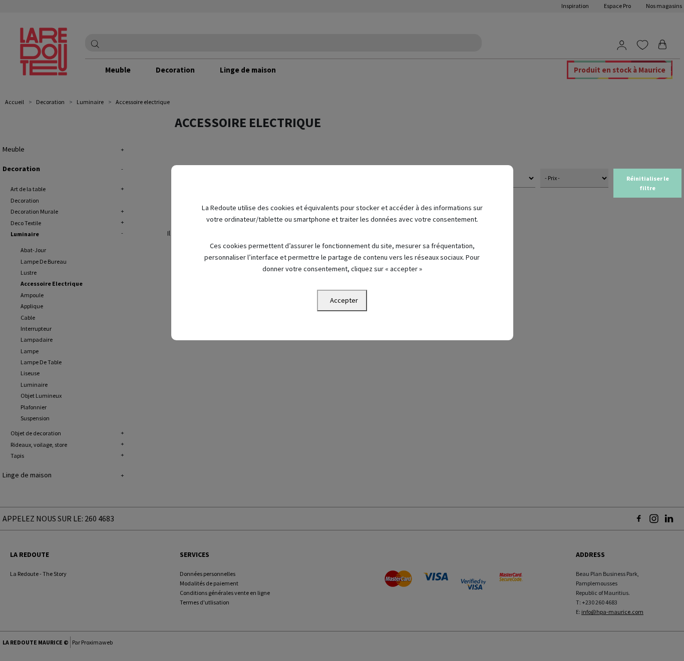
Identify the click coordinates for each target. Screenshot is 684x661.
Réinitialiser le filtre (647, 183)
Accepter (344, 300)
